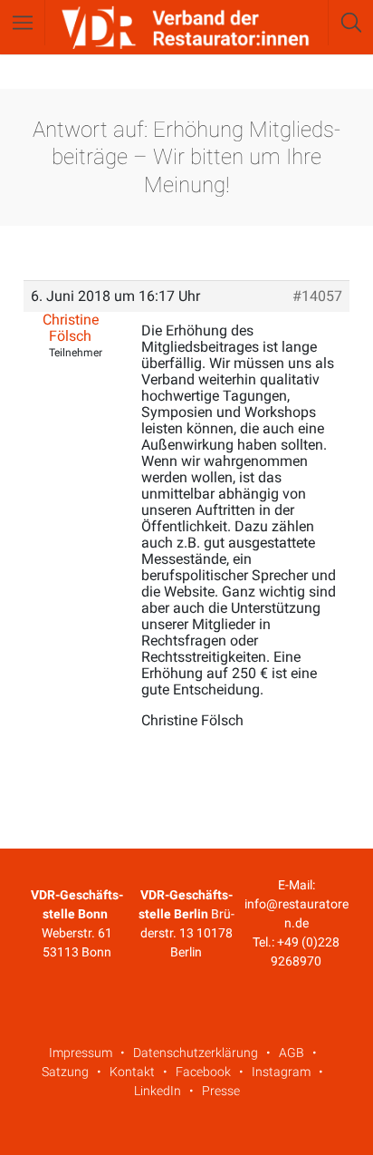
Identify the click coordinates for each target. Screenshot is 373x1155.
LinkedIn (157, 1090)
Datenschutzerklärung (195, 1052)
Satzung (65, 1071)
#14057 (317, 296)
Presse (221, 1090)
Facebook (203, 1071)
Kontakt (132, 1071)
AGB (291, 1052)
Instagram (281, 1071)
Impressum (80, 1052)
